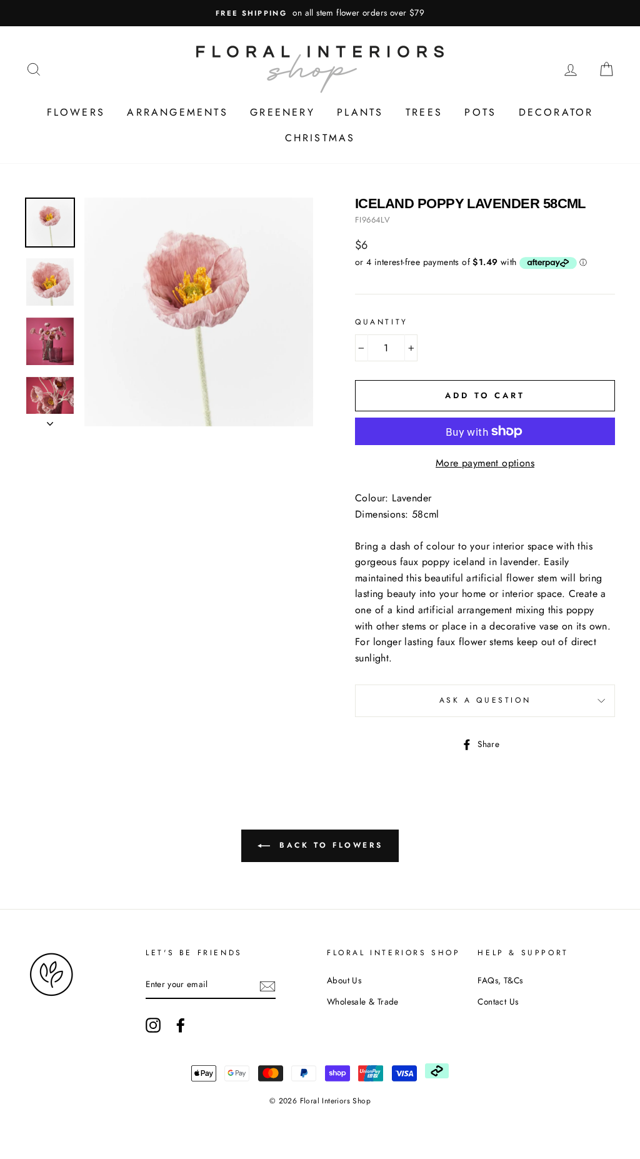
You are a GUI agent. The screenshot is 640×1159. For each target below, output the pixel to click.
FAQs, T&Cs (500, 980)
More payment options (485, 463)
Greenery (282, 112)
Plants (360, 112)
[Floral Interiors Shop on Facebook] (180, 1025)
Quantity (381, 322)
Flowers (76, 112)
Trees (424, 112)
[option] (320, 13)
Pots (480, 112)
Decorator (556, 112)
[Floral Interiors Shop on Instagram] (153, 1025)
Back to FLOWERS (329, 845)
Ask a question (485, 700)
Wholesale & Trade (363, 1001)
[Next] (50, 420)
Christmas (320, 138)
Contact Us (498, 1001)
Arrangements (177, 112)
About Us (344, 980)
